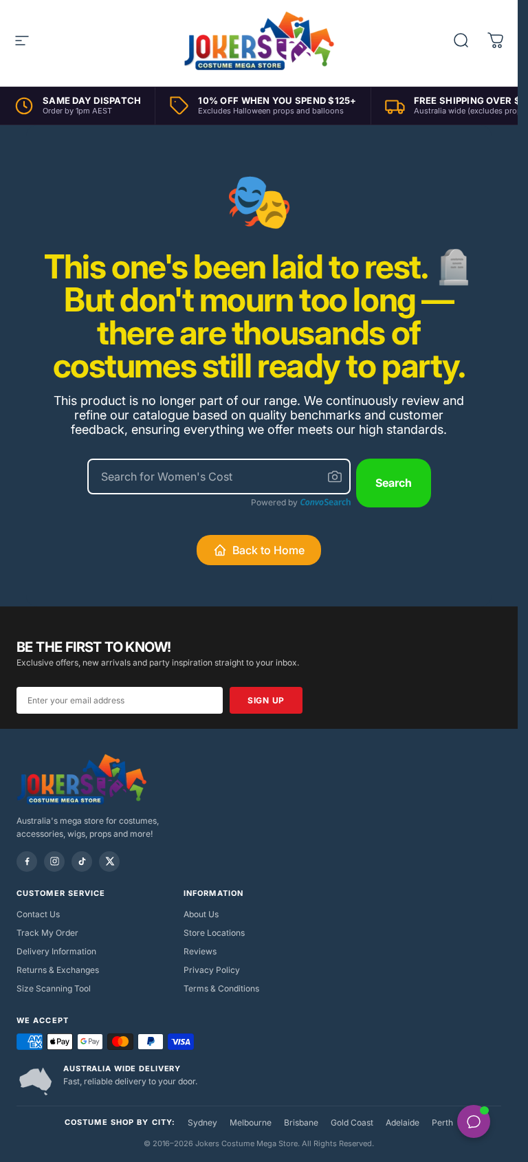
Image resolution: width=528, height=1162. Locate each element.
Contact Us (38, 914)
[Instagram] (54, 861)
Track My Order (47, 933)
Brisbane (301, 1122)
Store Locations (214, 933)
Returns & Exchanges (57, 970)
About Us (201, 914)
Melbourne (251, 1122)
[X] (109, 861)
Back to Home (268, 550)
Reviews (200, 951)
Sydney (202, 1122)
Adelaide (402, 1122)
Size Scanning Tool (53, 988)
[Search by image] (334, 476)
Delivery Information (56, 951)
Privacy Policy (212, 970)
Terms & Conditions (221, 988)
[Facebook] (26, 861)
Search (393, 483)
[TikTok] (82, 861)
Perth (442, 1122)
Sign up (266, 700)
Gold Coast (352, 1122)
